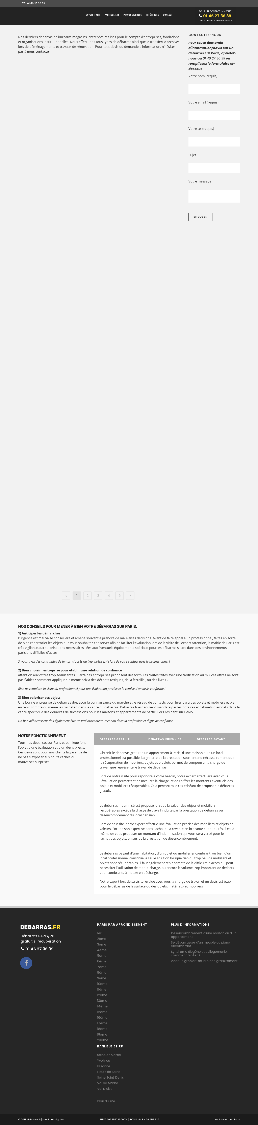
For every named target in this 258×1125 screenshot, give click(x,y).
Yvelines (103, 1060)
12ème (102, 995)
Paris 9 (70, 70)
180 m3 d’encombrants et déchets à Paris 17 (134, 377)
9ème (101, 978)
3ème (101, 944)
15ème (102, 1012)
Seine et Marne (109, 1055)
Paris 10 (106, 510)
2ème (101, 939)
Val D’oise (104, 1089)
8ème (101, 972)
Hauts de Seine (108, 1072)
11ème (101, 989)
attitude (235, 1119)
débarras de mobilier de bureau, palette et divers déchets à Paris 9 (133, 472)
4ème (102, 950)
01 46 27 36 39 (217, 16)
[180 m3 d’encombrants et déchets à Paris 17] (135, 296)
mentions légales (53, 1119)
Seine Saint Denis (110, 1077)
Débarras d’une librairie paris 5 (54, 178)
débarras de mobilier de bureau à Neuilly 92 (133, 423)
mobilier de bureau (154, 121)
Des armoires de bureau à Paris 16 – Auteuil (132, 178)
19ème (102, 1034)
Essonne (103, 1066)
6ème (101, 961)
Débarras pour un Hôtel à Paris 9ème (56, 80)
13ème (102, 1001)
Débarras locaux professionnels (61, 407)
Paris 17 (78, 260)
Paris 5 (47, 168)
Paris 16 (157, 168)
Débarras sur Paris (54, 70)
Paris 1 (133, 209)
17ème (102, 1023)
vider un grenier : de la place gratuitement (204, 961)
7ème (101, 967)
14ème (102, 1006)
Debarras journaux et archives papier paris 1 (131, 219)
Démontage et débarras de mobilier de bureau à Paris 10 (133, 524)
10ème (102, 984)
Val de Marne (107, 1083)
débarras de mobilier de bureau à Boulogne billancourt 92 (55, 425)
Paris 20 (29, 562)
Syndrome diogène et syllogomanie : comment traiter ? (199, 953)
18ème (102, 1029)
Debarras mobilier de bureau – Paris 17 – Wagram (51, 273)
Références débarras (55, 64)
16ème (102, 1017)
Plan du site (106, 1101)
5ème (101, 956)
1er (99, 933)
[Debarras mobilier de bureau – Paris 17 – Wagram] (57, 222)
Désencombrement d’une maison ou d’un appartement (203, 935)
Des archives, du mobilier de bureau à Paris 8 (134, 137)
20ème (102, 1040)
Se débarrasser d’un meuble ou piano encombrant (200, 944)
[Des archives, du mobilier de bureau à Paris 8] (135, 84)
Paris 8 (106, 127)
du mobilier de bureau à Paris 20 (55, 573)
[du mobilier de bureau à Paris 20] (57, 519)
